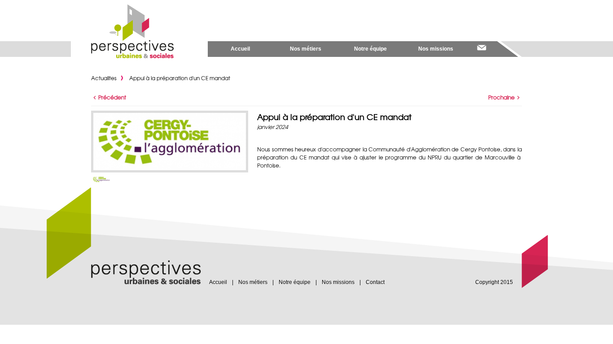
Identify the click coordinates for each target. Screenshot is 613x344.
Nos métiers (305, 49)
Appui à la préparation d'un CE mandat (179, 78)
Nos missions (435, 49)
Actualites (104, 78)
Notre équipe (370, 49)
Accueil (240, 49)
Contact (375, 282)
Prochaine (501, 97)
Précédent (112, 97)
